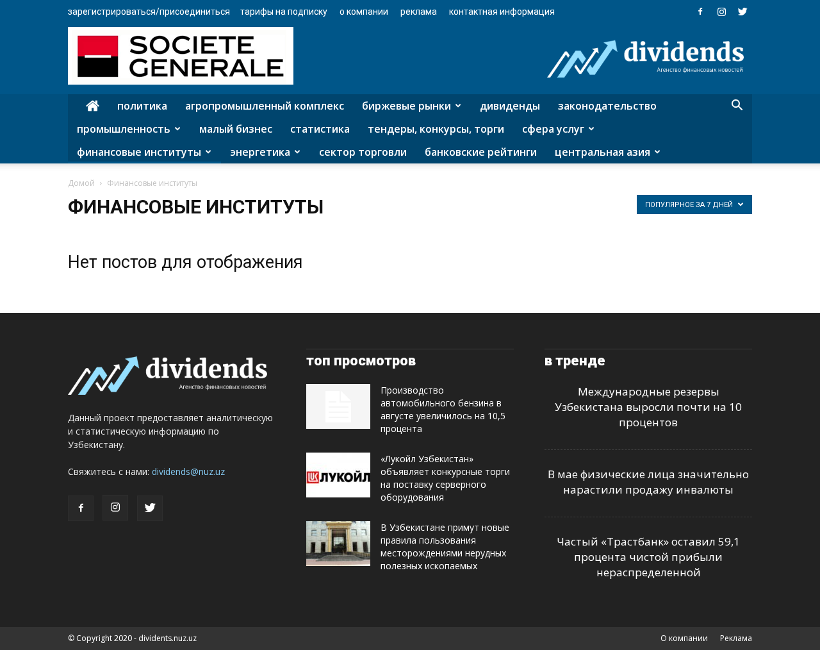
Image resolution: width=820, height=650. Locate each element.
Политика (142, 106)
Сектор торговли (363, 152)
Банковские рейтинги (481, 152)
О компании (364, 11)
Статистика (320, 129)
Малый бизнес (235, 129)
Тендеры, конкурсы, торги (436, 129)
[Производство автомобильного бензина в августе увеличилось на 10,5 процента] (338, 406)
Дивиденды (510, 106)
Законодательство (607, 106)
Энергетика (260, 152)
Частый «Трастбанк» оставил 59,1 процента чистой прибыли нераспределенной (648, 556)
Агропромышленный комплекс (264, 106)
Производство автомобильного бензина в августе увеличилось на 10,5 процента (443, 409)
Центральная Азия (602, 152)
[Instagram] (721, 11)
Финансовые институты (139, 152)
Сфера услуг (553, 129)
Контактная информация (502, 11)
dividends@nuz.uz (188, 471)
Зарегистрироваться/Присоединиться (149, 11)
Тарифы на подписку (283, 11)
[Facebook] (700, 11)
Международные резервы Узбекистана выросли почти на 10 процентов (648, 406)
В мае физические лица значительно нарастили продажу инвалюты (648, 482)
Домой (81, 183)
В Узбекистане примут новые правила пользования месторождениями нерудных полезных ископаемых (445, 546)
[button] (736, 107)
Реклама (418, 11)
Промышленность (123, 129)
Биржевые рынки (406, 106)
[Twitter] (742, 11)
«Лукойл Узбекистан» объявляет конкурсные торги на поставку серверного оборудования (445, 478)
